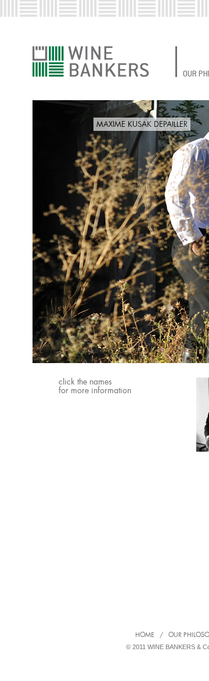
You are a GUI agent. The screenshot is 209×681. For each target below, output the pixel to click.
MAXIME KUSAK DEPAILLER (142, 124)
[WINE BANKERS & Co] (91, 61)
